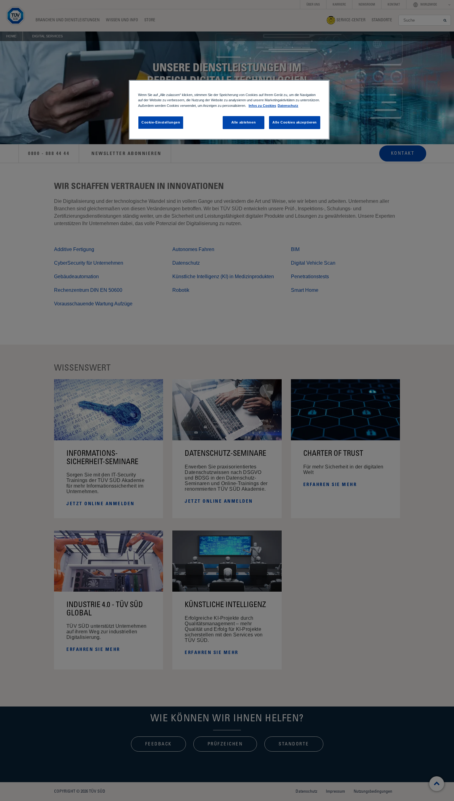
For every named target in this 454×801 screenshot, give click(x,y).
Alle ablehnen (243, 122)
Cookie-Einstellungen (160, 122)
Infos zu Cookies (262, 105)
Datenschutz (288, 105)
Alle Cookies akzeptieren (294, 122)
